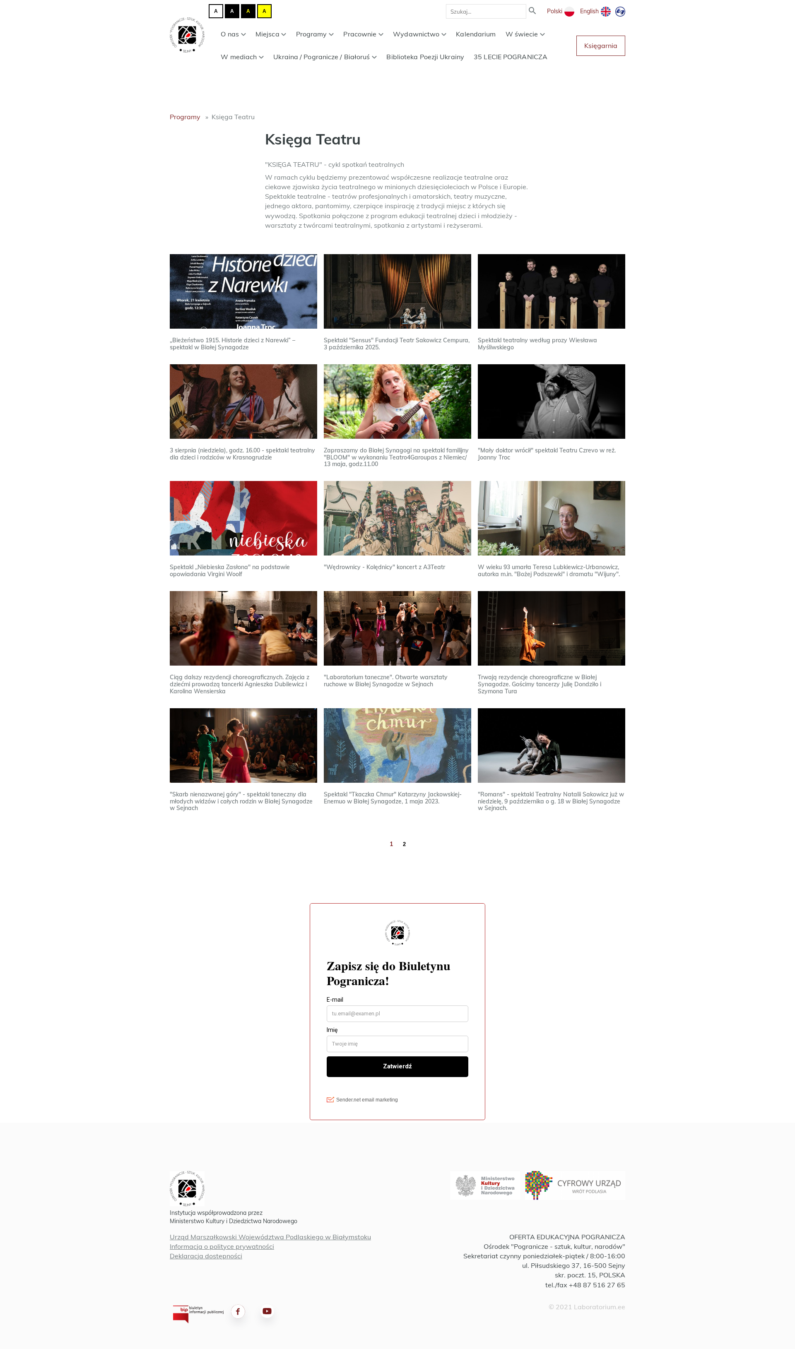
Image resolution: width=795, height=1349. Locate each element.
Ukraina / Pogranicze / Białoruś (321, 57)
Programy (311, 34)
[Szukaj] (532, 11)
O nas (230, 34)
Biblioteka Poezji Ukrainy (425, 57)
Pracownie (359, 34)
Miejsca (267, 34)
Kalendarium (476, 34)
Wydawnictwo (416, 34)
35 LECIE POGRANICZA (510, 57)
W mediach (239, 57)
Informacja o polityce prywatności (222, 1246)
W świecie (522, 34)
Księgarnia (600, 45)
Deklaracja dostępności (206, 1256)
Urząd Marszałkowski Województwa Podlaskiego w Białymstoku (270, 1237)
